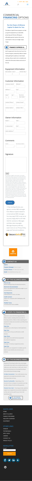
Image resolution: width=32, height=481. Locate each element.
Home (5, 411)
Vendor (5, 428)
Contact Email (20, 102)
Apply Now (6, 433)
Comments (6, 143)
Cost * (14, 71)
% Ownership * (9, 126)
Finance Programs (8, 416)
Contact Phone (9, 102)
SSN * (17, 126)
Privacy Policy (7, 440)
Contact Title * (19, 107)
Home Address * (9, 131)
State (7, 95)
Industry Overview (9, 418)
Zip (13, 95)
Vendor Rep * (23, 71)
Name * (7, 120)
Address (8, 89)
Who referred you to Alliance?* (20, 143)
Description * (8, 71)
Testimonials (7, 431)
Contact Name (9, 107)
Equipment (6, 421)
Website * (18, 84)
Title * (17, 120)
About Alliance (8, 414)
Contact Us (6, 438)
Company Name (9, 84)
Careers (5, 436)
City (17, 89)
